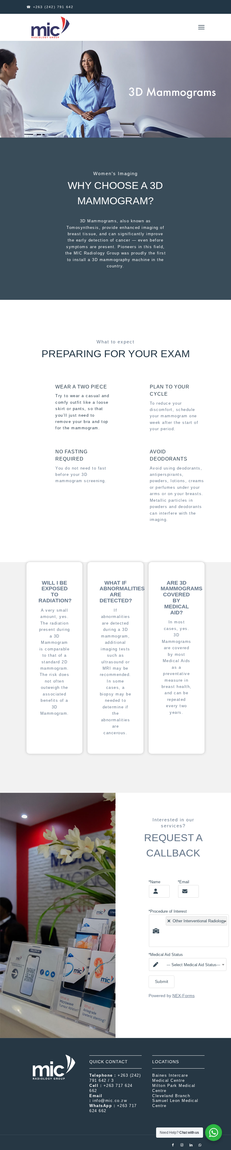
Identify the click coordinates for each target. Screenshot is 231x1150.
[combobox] (195, 930)
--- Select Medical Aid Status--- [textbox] (193, 965)
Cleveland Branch (171, 1096)
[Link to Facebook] (172, 1144)
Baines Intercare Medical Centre (170, 1078)
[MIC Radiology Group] (49, 27)
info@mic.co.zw (110, 1100)
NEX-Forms (183, 995)
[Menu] (201, 27)
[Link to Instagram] (181, 1144)
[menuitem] (201, 27)
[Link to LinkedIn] (191, 1144)
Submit (161, 981)
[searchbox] (166, 936)
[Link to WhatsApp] (200, 1144)
